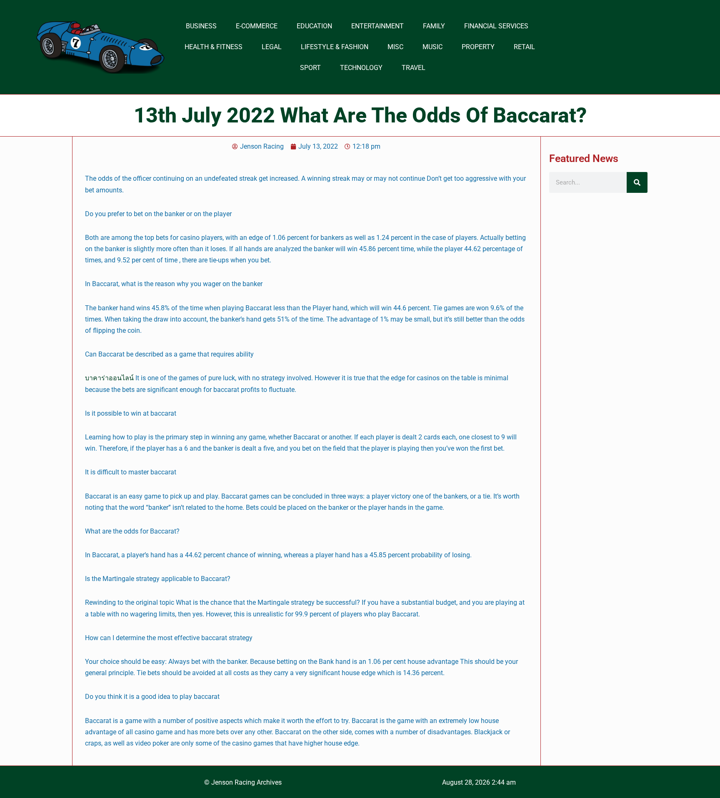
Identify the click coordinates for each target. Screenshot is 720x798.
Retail (524, 47)
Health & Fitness (213, 47)
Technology (361, 68)
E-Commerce (257, 26)
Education (314, 26)
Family (434, 26)
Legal (272, 47)
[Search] (637, 182)
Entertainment (377, 26)
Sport (310, 68)
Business (201, 26)
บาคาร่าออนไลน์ (109, 378)
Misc (395, 47)
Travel (413, 68)
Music (432, 47)
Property (478, 47)
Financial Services (496, 26)
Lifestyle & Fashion (334, 47)
